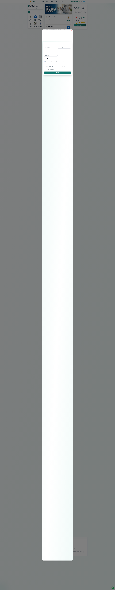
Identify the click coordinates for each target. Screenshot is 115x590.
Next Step (57, 72)
